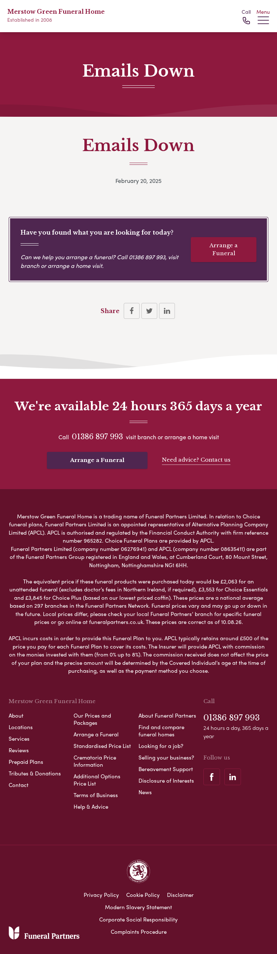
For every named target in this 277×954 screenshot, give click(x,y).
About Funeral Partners (167, 715)
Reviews (19, 750)
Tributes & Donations (35, 773)
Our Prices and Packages (92, 719)
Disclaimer (180, 895)
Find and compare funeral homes (161, 730)
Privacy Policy (101, 895)
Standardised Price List (102, 746)
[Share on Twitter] (149, 311)
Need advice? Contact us (196, 459)
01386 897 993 (147, 257)
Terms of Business (96, 795)
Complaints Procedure (139, 932)
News (145, 792)
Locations (21, 727)
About (16, 715)
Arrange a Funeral (224, 249)
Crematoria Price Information (95, 761)
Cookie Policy (143, 895)
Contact (18, 785)
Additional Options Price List (97, 779)
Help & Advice (91, 806)
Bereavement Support (165, 769)
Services (19, 739)
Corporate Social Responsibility (138, 919)
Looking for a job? (160, 746)
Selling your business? (166, 757)
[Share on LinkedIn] (167, 311)
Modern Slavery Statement (138, 907)
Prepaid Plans (26, 762)
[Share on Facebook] (132, 311)
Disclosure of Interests (166, 780)
